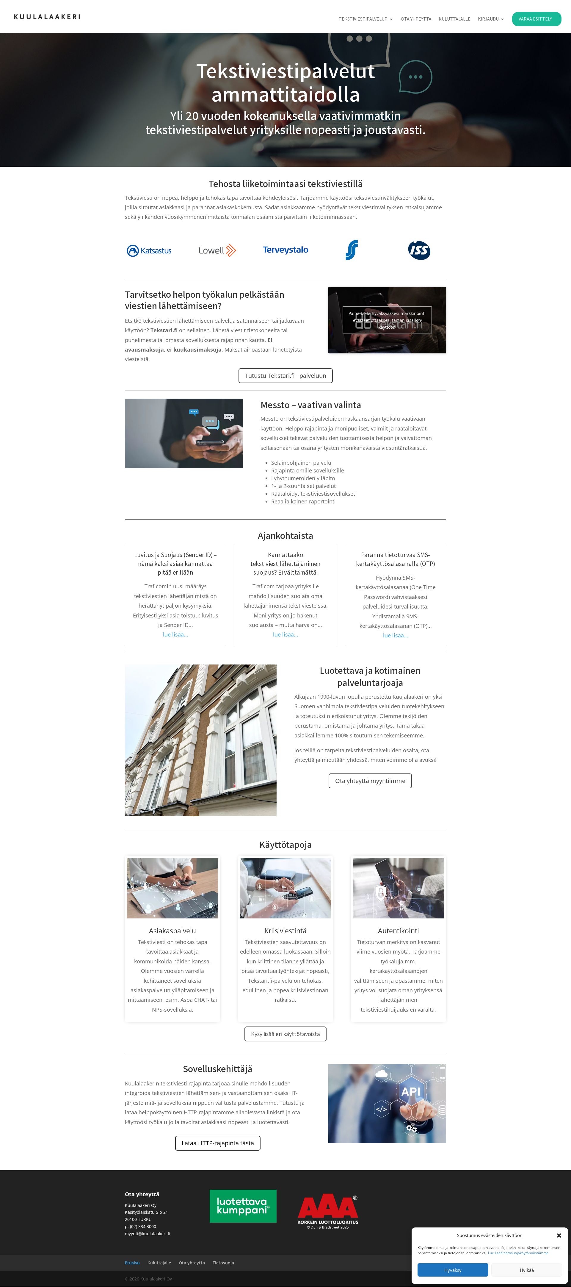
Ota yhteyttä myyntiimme (370, 781)
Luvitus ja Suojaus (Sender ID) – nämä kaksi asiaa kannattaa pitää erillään (175, 563)
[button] (559, 1235)
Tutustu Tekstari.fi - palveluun (285, 376)
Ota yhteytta (192, 1263)
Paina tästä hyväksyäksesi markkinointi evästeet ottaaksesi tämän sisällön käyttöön (387, 320)
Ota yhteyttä (416, 19)
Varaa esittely (535, 19)
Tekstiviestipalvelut (363, 19)
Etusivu (132, 1263)
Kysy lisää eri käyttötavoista (285, 1034)
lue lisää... (175, 634)
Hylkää (527, 1270)
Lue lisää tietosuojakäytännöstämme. (519, 1252)
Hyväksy (453, 1270)
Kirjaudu (488, 19)
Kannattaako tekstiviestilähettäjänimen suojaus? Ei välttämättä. (285, 563)
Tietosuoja (223, 1263)
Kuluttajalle (454, 19)
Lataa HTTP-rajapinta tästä (218, 1143)
